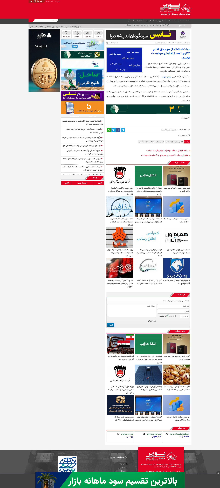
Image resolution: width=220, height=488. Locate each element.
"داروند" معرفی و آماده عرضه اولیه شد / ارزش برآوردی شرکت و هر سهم (85, 152)
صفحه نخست (185, 21)
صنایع (166, 21)
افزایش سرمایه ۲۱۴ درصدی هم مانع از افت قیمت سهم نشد (164, 155)
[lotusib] (82, 54)
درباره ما (57, 1)
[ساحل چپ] (82, 79)
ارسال (111, 325)
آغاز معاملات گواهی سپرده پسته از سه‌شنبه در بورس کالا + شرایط (84, 131)
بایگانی (122, 467)
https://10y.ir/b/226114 (169, 130)
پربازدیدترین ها (75, 116)
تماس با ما (49, 1)
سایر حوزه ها (147, 21)
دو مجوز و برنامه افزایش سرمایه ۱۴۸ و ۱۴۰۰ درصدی (82, 145)
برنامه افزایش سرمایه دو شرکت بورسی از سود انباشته (167, 150)
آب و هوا (122, 463)
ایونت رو (130, 436)
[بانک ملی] (82, 107)
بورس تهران (169, 141)
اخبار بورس (179, 141)
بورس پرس (166, 76)
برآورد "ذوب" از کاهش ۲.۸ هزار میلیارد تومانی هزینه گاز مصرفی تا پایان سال (82, 139)
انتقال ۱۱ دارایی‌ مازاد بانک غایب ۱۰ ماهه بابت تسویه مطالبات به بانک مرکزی (82, 123)
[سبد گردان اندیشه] (148, 35)
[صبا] (82, 96)
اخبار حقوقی (156, 436)
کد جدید (171, 316)
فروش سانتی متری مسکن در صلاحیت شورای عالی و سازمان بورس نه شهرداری (83, 168)
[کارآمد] (44, 60)
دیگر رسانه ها (135, 21)
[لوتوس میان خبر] (148, 113)
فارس (141, 141)
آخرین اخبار (93, 116)
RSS (123, 471)
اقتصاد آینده (184, 436)
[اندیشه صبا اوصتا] (82, 44)
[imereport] (82, 63)
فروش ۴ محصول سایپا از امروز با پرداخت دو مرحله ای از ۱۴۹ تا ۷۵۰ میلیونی (83, 160)
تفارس (147, 141)
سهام (153, 141)
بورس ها (158, 21)
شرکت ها (174, 21)
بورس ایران (160, 141)
